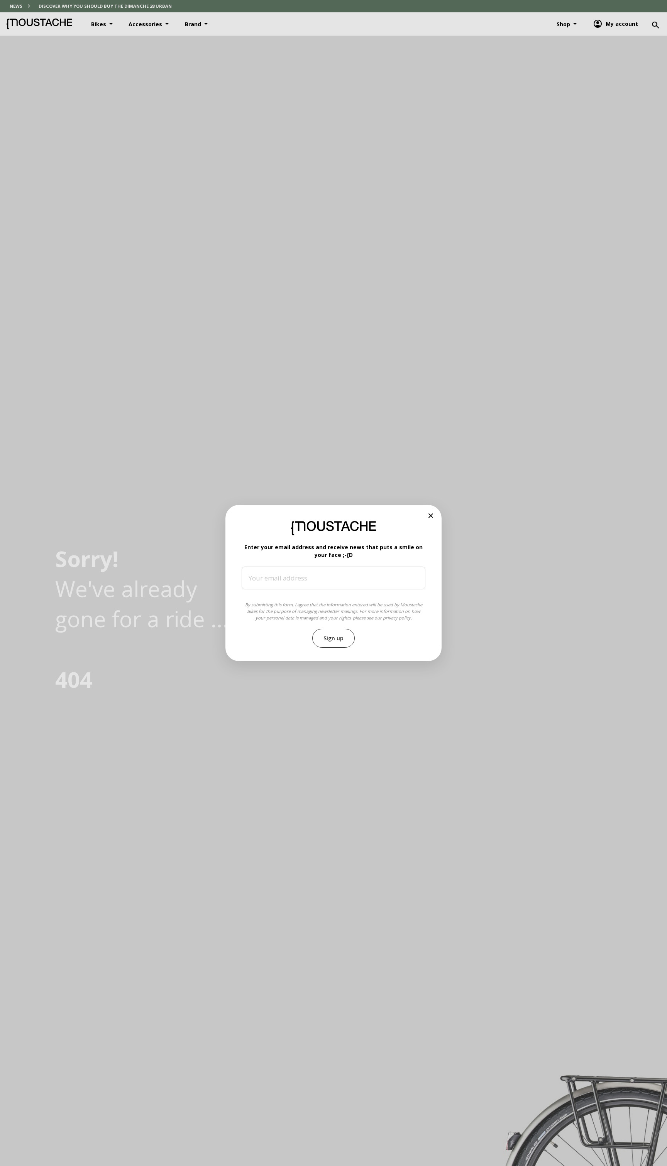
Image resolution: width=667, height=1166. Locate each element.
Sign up (333, 638)
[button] (431, 516)
